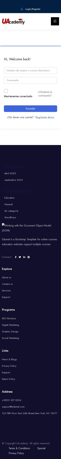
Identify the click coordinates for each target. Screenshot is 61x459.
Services (6, 290)
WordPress (10, 217)
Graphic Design (10, 331)
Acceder (30, 108)
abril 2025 (10, 173)
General (8, 204)
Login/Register (33, 9)
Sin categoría (11, 211)
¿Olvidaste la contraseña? (45, 94)
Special (41, 448)
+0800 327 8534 (11, 400)
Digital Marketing (10, 325)
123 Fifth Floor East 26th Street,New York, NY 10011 (29, 413)
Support (6, 297)
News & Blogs (9, 359)
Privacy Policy (9, 366)
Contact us (7, 284)
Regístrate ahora (44, 117)
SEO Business (9, 318)
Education (9, 198)
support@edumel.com (13, 407)
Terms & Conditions (19, 448)
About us (6, 277)
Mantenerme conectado (18, 96)
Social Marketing (10, 338)
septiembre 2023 (13, 180)
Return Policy (8, 379)
